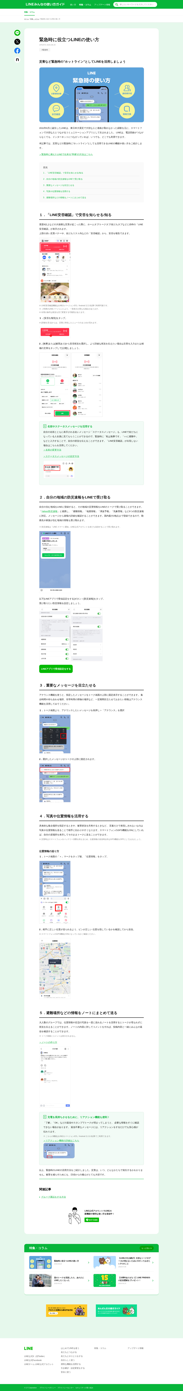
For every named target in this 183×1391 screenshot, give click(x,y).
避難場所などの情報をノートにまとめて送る (66, 197)
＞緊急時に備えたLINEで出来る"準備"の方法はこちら (66, 154)
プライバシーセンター (66, 1388)
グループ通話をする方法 (53, 1197)
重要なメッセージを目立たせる (60, 185)
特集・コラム (29, 12)
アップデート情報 (102, 5)
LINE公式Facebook (33, 1360)
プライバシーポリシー (48, 1388)
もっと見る (146, 1248)
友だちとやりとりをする (72, 1356)
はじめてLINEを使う (70, 1348)
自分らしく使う (68, 1360)
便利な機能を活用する (71, 1364)
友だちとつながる (69, 1352)
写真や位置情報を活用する (58, 191)
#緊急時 (45, 50)
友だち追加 (92, 1220)
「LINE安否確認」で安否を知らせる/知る (64, 173)
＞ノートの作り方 (48, 1042)
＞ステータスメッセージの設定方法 (61, 456)
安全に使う (66, 1372)
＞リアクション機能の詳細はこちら (61, 1140)
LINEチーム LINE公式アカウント (39, 1364)
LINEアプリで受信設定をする (56, 669)
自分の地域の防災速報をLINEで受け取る (64, 179)
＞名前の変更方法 (52, 450)
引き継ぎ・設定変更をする (73, 1368)
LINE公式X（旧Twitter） (35, 1356)
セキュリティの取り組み (84, 1388)
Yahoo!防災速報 (49, 511)
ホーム (26, 19)
